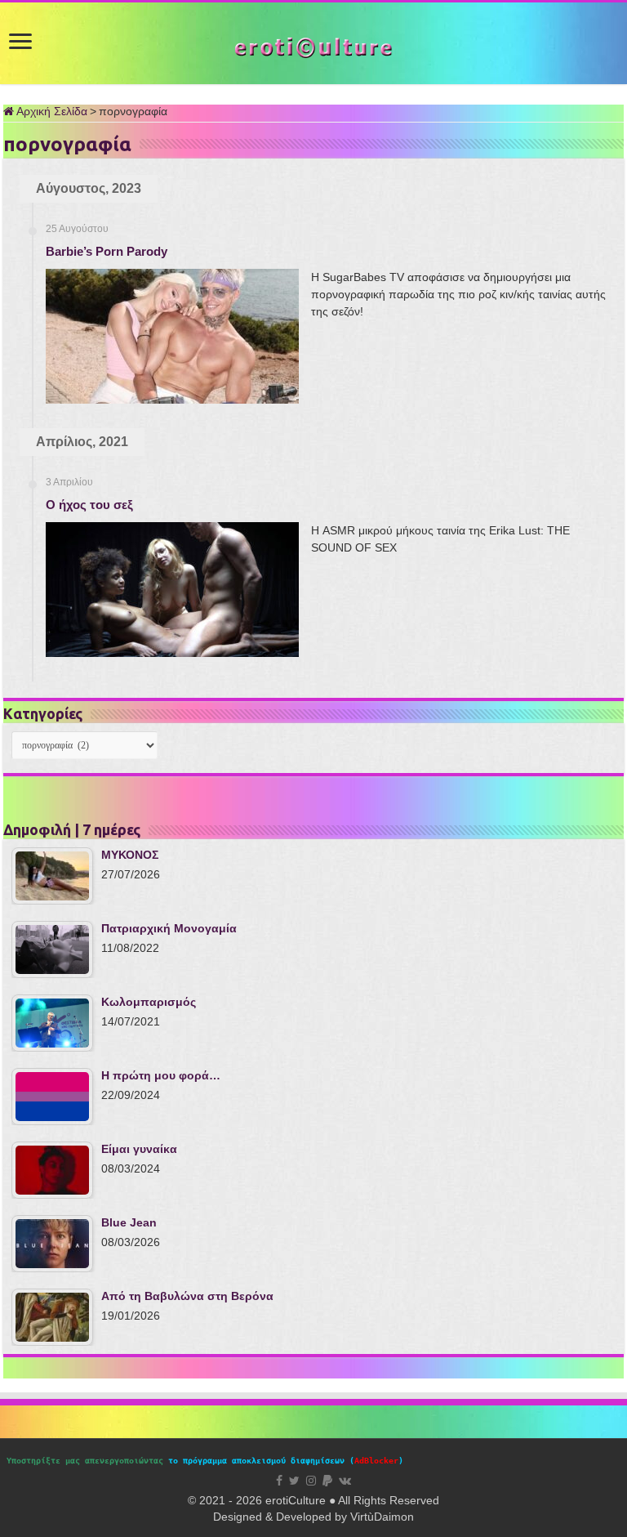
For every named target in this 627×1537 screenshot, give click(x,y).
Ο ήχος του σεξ (89, 505)
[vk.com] (345, 1480)
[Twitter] (294, 1480)
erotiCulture (297, 1500)
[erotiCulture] (313, 46)
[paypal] (327, 1480)
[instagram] (311, 1480)
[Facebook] (279, 1480)
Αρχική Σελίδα (50, 111)
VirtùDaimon (382, 1516)
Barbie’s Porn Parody (106, 251)
